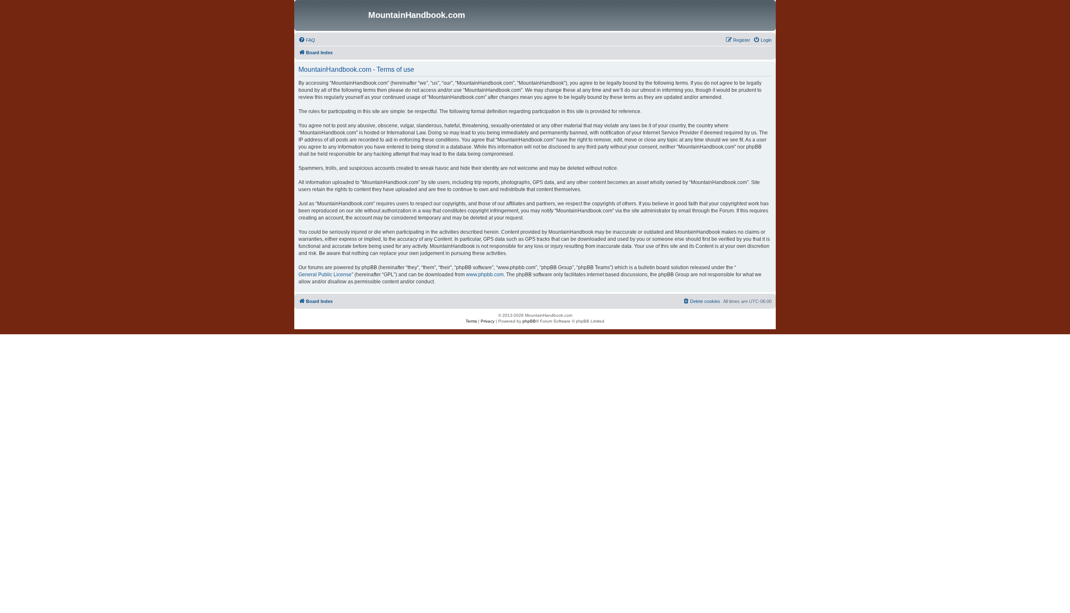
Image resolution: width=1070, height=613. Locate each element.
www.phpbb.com (485, 274)
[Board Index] (332, 15)
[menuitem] (306, 40)
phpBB (529, 321)
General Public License (325, 274)
